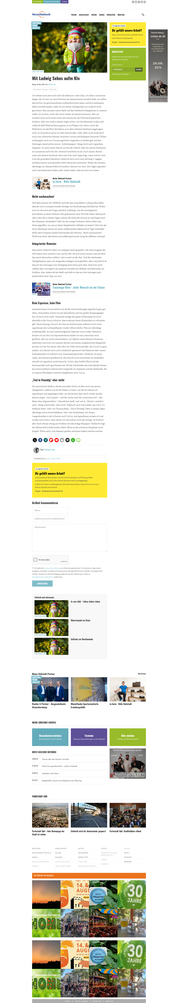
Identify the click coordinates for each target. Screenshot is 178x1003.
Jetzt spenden (41, 514)
